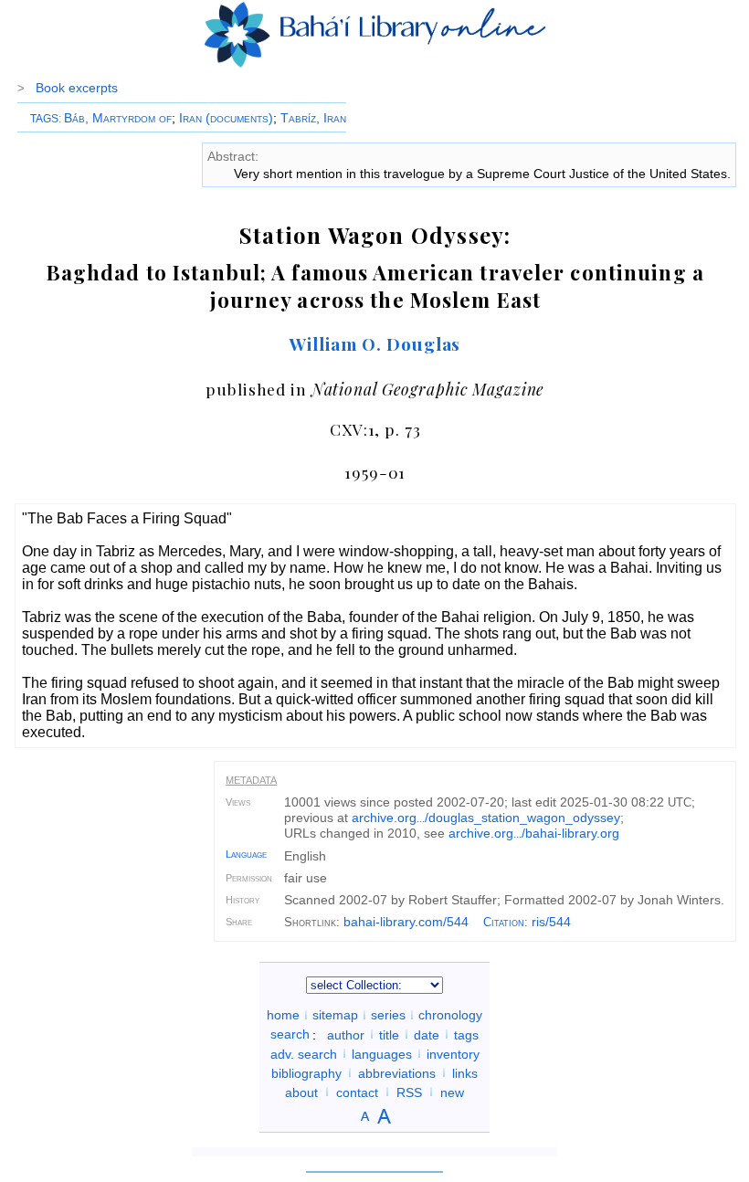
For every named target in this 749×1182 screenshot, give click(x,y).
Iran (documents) (226, 118)
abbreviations (397, 1072)
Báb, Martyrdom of (118, 118)
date (426, 1034)
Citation (503, 922)
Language (246, 854)
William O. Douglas (375, 343)
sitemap (335, 1015)
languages (382, 1053)
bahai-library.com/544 (406, 921)
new (452, 1091)
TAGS (44, 118)
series (388, 1015)
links (465, 1072)
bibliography (306, 1072)
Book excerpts (77, 87)
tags (466, 1034)
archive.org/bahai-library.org (533, 833)
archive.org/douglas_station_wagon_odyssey (486, 817)
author (345, 1034)
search (290, 1034)
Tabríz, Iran (313, 118)
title (389, 1034)
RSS (409, 1091)
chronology (450, 1015)
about (301, 1091)
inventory (453, 1053)
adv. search (303, 1053)
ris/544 (551, 921)
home (283, 1015)
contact (357, 1091)
